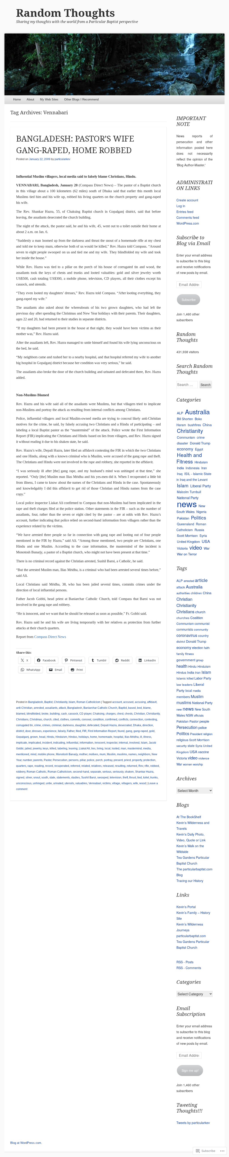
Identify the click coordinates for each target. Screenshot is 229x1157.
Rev (140, 765)
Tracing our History (189, 880)
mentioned (22, 754)
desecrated (125, 725)
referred (75, 765)
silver (29, 777)
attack (62, 707)
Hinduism (61, 736)
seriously (118, 771)
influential (72, 742)
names (132, 754)
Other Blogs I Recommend (81, 99)
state (52, 777)
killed (53, 748)
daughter (80, 725)
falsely (62, 731)
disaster (182, 443)
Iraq (179, 473)
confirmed (111, 719)
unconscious (24, 783)
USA (206, 541)
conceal (86, 719)
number (27, 760)
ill (141, 736)
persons (73, 760)
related (85, 765)
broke (45, 713)
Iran (204, 467)
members (183, 696)
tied (139, 777)
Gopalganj (22, 736)
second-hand (81, 771)
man (123, 748)
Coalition (196, 617)
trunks (154, 777)
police (90, 760)
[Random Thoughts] (114, 64)
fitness (189, 654)
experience (50, 731)
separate (95, 771)
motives (93, 754)
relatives (96, 765)
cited (56, 719)
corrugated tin (24, 725)
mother (83, 754)
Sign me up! (190, 1070)
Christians (22, 719)
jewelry (37, 748)
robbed (154, 765)
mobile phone (46, 754)
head (42, 736)
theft (125, 777)
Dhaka (137, 725)
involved (134, 742)
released (108, 765)
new (179, 709)
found (121, 731)
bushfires (194, 425)
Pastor (47, 760)
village (116, 783)
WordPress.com (187, 223)
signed (20, 777)
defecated (93, 725)
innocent (100, 742)
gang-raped (141, 731)
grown (34, 736)
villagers (126, 783)
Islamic (181, 678)
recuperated (61, 765)
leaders (187, 684)
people (204, 721)
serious (106, 771)
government (185, 659)
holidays (83, 736)
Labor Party (202, 678)
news (187, 503)
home (93, 736)
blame (147, 707)
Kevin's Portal (186, 907)
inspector (111, 742)
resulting (120, 765)
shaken (129, 771)
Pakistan (183, 518)
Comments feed (187, 217)
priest (127, 760)
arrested (39, 707)
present (118, 760)
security (181, 746)
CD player (85, 713)
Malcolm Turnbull (189, 492)
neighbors (144, 754)
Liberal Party (200, 485)
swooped (102, 777)
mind (33, 754)
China (207, 424)
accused (128, 702)
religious (182, 740)
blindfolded (33, 713)
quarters (21, 765)
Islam (72, 702)
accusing (140, 702)
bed (139, 707)
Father (70, 731)
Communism (186, 437)
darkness (68, 725)
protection (149, 760)
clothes (64, 719)
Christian (139, 713)
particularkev (62, 159)
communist (202, 623)
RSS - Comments (188, 967)
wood (142, 783)
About (30, 99)
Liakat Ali (84, 748)
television (115, 777)
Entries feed (184, 211)
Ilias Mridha (132, 736)
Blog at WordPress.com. (26, 1142)
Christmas (36, 719)
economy (185, 449)
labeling (62, 748)
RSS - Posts (184, 962)
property (137, 760)
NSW (189, 715)
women (187, 764)
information (86, 742)
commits (75, 719)
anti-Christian (24, 707)
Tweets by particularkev (193, 1122)
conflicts (123, 719)
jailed (28, 748)
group (199, 660)
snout (36, 777)
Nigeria (201, 511)
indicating (59, 742)
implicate (21, 742)
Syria (203, 535)
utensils (69, 783)
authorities (183, 593)
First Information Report (102, 731)
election (197, 647)
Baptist (48, 702)
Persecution (60, 760)
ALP (180, 413)
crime (37, 725)
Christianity (60, 702)
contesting (150, 719)
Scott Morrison (187, 535)
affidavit (152, 702)
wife (135, 783)
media (147, 748)
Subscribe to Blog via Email (193, 240)
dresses (37, 731)
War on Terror (187, 554)
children (196, 593)
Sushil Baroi (88, 777)
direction (147, 725)
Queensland (185, 524)
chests (129, 713)
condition (98, 719)
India (180, 467)
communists (184, 629)
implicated (34, 742)
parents (37, 760)
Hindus (72, 736)
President (196, 734)
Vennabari (95, 783)
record (49, 765)
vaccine (203, 751)
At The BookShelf (188, 817)
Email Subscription (190, 1011)
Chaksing (98, 713)
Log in (180, 206)
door (28, 731)
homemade (105, 736)
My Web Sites (49, 99)
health (181, 666)
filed (78, 731)
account (117, 702)
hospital (118, 736)
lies (93, 748)
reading (39, 765)
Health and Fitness (189, 458)
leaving (73, 748)
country (203, 635)
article (201, 580)
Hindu (50, 736)
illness (147, 736)
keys (45, 748)
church (47, 719)
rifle (146, 765)
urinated (58, 783)
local (107, 748)
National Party (202, 702)
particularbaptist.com (191, 936)
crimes (46, 725)
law (178, 684)
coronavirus (186, 635)
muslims (122, 754)
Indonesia (192, 468)
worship (198, 764)
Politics (198, 517)
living (100, 748)
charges (111, 713)
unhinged (39, 783)
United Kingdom (188, 541)
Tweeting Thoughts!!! (189, 1108)
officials (199, 715)
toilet (146, 777)
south (44, 777)
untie (49, 783)
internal (123, 742)
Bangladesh (35, 702)
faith (207, 648)
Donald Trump (200, 443)
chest (120, 713)
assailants (51, 707)
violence (203, 758)
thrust (132, 777)
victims (106, 783)
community (201, 629)
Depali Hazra (109, 725)
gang (129, 731)
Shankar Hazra (144, 771)
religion (207, 734)
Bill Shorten (185, 419)
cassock (73, 713)
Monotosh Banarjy (67, 754)
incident (47, 742)
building (55, 713)
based (132, 707)
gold (152, 731)
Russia (199, 529)
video (195, 547)
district (20, 731)
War (207, 548)
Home (17, 99)
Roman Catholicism (88, 702)
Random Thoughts (65, 13)
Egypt (199, 449)
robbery (20, 771)
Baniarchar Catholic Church (100, 707)
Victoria (182, 548)
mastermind (134, 748)
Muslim (111, 754)
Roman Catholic (36, 771)
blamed (20, 713)
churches (182, 617)
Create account (187, 200)
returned (132, 765)
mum (103, 754)
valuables (81, 783)
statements (63, 777)
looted (115, 748)
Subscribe (189, 299)
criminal (56, 725)
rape (30, 765)
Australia (197, 411)
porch (99, 760)
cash (64, 713)
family (180, 654)
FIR (84, 731)
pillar (83, 760)
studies (75, 777)
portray (108, 760)
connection (136, 719)
